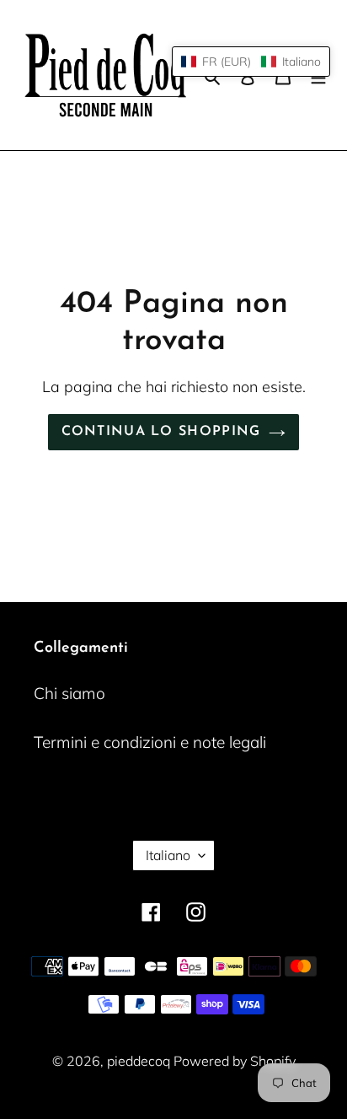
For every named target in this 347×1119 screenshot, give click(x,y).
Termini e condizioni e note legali (150, 742)
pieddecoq (140, 1060)
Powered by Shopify (235, 1060)
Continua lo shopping (161, 431)
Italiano (168, 855)
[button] (251, 61)
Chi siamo (69, 693)
